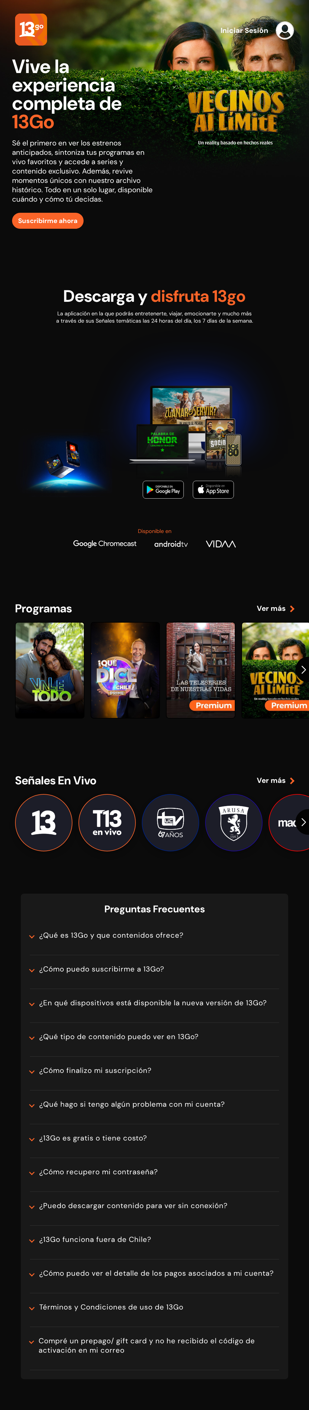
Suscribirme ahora (48, 220)
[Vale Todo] (49, 670)
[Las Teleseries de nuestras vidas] (200, 670)
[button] (300, 669)
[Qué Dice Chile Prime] (125, 670)
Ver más (271, 608)
